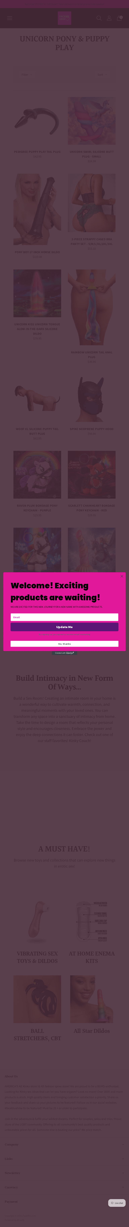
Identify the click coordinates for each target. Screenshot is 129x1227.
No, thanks (64, 644)
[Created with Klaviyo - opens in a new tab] (64, 653)
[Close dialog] (122, 576)
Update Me (64, 627)
